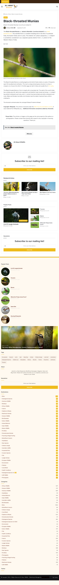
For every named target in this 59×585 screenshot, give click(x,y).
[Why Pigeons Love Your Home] (47, 186)
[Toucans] (35, 211)
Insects (4, 408)
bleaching (26, 357)
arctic (16, 357)
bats (21, 357)
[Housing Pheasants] (5, 319)
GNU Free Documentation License (43, 106)
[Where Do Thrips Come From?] (35, 225)
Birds (9, 14)
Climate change (38, 357)
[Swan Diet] (5, 310)
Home (6, 14)
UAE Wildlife (5, 475)
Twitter (3, 568)
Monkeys (4, 403)
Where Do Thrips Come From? (19, 297)
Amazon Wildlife (6, 416)
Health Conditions (6, 470)
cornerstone (53, 357)
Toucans (42, 209)
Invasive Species (6, 453)
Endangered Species (6, 359)
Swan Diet (13, 306)
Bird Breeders (5, 418)
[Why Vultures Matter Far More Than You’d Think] (29, 186)
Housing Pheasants (16, 316)
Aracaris (11, 357)
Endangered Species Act (9, 472)
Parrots (40, 359)
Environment (5, 462)
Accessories (4, 357)
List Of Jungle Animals (11, 224)
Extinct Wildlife (5, 421)
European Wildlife (6, 460)
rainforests (53, 359)
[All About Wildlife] (11, 6)
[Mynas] (35, 218)
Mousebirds (23, 359)
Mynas (42, 216)
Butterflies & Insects (7, 438)
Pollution (4, 465)
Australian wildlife (6, 448)
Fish (3, 455)
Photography (5, 477)
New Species (5, 443)
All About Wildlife (10, 27)
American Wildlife (6, 401)
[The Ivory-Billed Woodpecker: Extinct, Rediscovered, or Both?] (11, 186)
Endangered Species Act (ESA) (9, 521)
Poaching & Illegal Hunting (8, 435)
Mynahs (34, 359)
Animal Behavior (6, 423)
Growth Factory (45, 577)
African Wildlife (5, 406)
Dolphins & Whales (6, 411)
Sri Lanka (50, 86)
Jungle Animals (5, 457)
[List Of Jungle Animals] (5, 272)
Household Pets (6, 450)
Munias (30, 134)
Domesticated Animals (7, 433)
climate (31, 357)
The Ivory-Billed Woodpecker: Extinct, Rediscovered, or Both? (11, 194)
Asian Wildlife (5, 425)
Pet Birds (4, 430)
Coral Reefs (5, 467)
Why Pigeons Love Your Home (47, 192)
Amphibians (5, 440)
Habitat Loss (15, 359)
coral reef (46, 357)
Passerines (46, 359)
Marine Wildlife (5, 428)
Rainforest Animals (6, 413)
